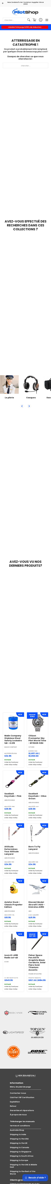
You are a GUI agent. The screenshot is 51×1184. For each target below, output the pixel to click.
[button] (34, 20)
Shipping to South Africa (21, 1156)
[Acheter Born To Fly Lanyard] (37, 834)
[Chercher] (28, 20)
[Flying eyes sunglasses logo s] (37, 1013)
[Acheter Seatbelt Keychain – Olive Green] (37, 781)
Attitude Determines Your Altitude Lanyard (11, 850)
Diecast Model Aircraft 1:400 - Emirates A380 (36, 904)
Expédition (15, 1102)
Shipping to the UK (18, 1143)
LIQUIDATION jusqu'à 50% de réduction (24, 27)
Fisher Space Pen (35, 974)
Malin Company (10, 747)
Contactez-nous (18, 1093)
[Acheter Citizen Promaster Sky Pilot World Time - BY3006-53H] (37, 723)
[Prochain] (29, 406)
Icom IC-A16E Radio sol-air (11, 956)
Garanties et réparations (22, 1110)
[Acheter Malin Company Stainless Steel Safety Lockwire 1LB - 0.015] (13, 723)
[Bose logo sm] (37, 1052)
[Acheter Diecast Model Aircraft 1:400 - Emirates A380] (37, 889)
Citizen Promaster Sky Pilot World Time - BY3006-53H (37, 739)
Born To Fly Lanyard (34, 848)
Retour (13, 1106)
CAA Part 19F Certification (22, 1097)
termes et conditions (20, 1125)
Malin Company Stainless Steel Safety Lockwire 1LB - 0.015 (13, 739)
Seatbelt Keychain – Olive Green (37, 796)
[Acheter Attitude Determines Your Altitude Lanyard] (13, 834)
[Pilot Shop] (25, 12)
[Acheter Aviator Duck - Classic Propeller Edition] (13, 889)
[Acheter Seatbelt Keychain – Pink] (13, 781)
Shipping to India (18, 1134)
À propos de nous (18, 1114)
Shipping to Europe (19, 1160)
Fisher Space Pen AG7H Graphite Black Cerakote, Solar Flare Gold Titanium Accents (37, 962)
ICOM (6, 962)
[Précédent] (22, 406)
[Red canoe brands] (13, 1013)
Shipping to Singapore (20, 1151)
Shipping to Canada (19, 1147)
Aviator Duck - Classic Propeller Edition (13, 904)
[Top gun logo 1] (37, 1032)
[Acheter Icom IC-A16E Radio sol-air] (13, 942)
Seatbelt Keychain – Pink (12, 795)
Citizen (31, 747)
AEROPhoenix (9, 800)
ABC (30, 911)
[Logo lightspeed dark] (13, 1032)
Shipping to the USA (19, 1139)
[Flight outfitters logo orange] (13, 1052)
